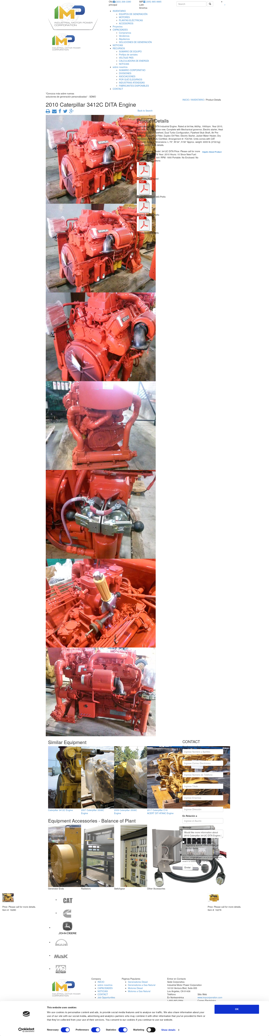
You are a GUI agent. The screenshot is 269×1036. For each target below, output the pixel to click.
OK (237, 1009)
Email (185, 758)
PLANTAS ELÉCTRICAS (131, 20)
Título (185, 781)
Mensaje (186, 827)
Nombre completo (191, 746)
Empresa (187, 792)
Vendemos (124, 35)
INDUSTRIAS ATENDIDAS (132, 82)
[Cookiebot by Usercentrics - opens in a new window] (26, 1030)
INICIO (185, 99)
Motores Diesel (135, 988)
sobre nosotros (120, 67)
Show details (168, 1030)
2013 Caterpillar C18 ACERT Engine (21, 903)
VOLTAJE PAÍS (126, 57)
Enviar (187, 867)
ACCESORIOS (126, 23)
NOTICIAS (118, 45)
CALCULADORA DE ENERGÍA (134, 60)
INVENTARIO (119, 10)
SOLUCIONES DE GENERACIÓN (135, 42)
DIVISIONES (125, 73)
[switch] (95, 1029)
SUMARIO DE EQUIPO (130, 51)
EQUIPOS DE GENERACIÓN (133, 14)
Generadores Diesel (138, 981)
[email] (54, 112)
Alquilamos (124, 38)
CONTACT (118, 88)
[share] (59, 112)
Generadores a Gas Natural (141, 984)
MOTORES (124, 17)
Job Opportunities (106, 997)
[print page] (48, 112)
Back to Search (145, 110)
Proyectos (118, 26)
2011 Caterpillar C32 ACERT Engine (226, 903)
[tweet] (64, 112)
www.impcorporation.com (210, 997)
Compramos (125, 32)
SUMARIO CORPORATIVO (132, 70)
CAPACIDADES (120, 29)
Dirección (187, 804)
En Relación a (189, 815)
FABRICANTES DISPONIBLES (134, 85)
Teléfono (187, 769)
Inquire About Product (212, 151)
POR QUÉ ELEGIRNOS (130, 79)
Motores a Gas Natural (139, 991)
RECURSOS (119, 48)
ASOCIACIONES (127, 76)
